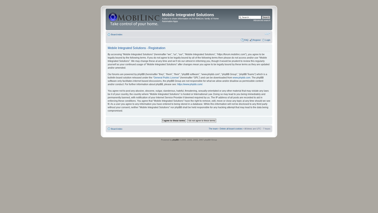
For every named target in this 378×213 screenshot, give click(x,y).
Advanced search (261, 20)
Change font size (267, 33)
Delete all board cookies (231, 128)
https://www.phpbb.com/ (189, 84)
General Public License (166, 77)
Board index (116, 34)
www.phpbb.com (241, 77)
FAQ (246, 40)
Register (257, 40)
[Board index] (134, 19)
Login (267, 40)
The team (213, 128)
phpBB (175, 140)
